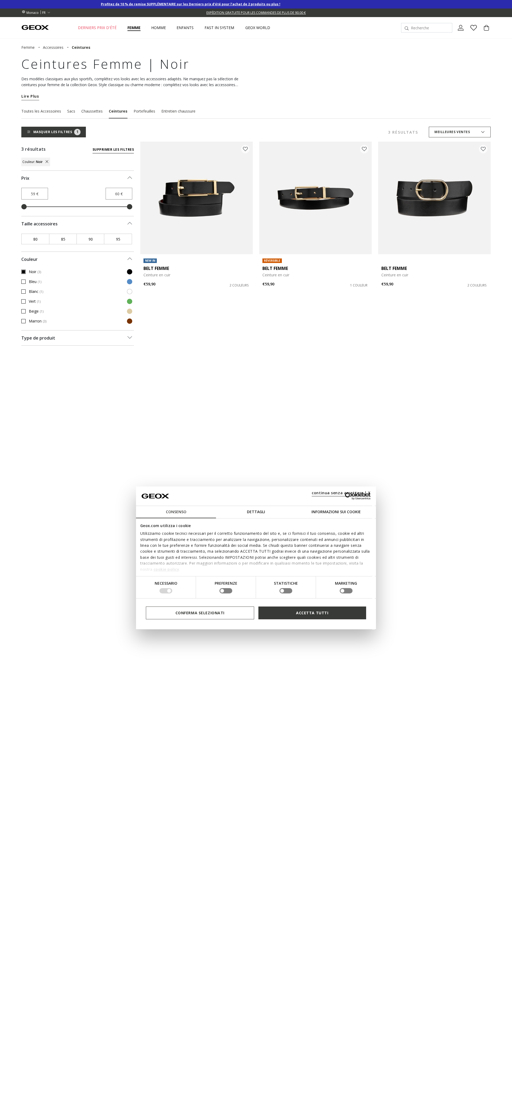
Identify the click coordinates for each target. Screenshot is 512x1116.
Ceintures (118, 111)
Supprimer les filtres (113, 149)
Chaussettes (92, 111)
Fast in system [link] (219, 27)
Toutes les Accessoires (41, 111)
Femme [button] (134, 27)
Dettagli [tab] (256, 511)
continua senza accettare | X (341, 492)
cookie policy (166, 569)
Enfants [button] (185, 27)
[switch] (225, 590)
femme (28, 47)
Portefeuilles (144, 111)
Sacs (71, 111)
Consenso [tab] (176, 511)
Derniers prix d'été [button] (97, 27)
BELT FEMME (156, 268)
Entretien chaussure (178, 111)
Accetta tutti (312, 612)
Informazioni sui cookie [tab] (336, 511)
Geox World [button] (257, 27)
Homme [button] (158, 27)
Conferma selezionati (200, 612)
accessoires (53, 47)
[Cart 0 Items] (484, 32)
